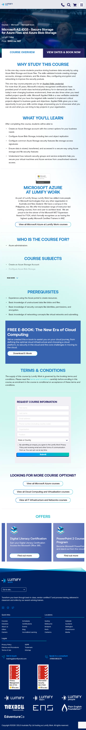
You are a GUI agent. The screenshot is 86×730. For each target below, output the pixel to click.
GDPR (27, 644)
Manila (67, 632)
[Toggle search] (69, 5)
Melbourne (48, 624)
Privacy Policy (6, 644)
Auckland (68, 624)
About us (5, 627)
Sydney (47, 621)
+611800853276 (55, 659)
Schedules (26, 621)
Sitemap (28, 650)
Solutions (5, 624)
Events (24, 627)
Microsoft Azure (27, 25)
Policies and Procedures (10, 647)
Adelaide (68, 621)
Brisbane (48, 627)
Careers (4, 632)
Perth (46, 629)
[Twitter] (13, 607)
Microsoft (15, 25)
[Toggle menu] (81, 4)
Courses (5, 25)
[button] (22, 53)
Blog (23, 629)
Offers (4, 629)
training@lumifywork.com (16, 659)
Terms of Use (6, 650)
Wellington (69, 627)
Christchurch (70, 629)
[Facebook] (8, 607)
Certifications (27, 624)
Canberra (48, 632)
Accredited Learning (29, 632)
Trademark (28, 647)
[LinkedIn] (3, 607)
